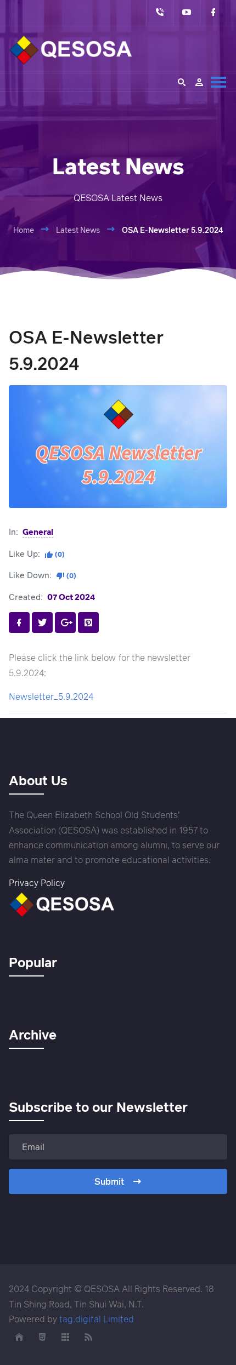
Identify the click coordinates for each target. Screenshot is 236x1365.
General (38, 532)
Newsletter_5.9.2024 (51, 696)
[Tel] (159, 13)
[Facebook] (213, 13)
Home (23, 230)
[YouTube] (186, 13)
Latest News (78, 230)
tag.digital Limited (96, 1319)
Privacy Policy (37, 883)
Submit (109, 1181)
